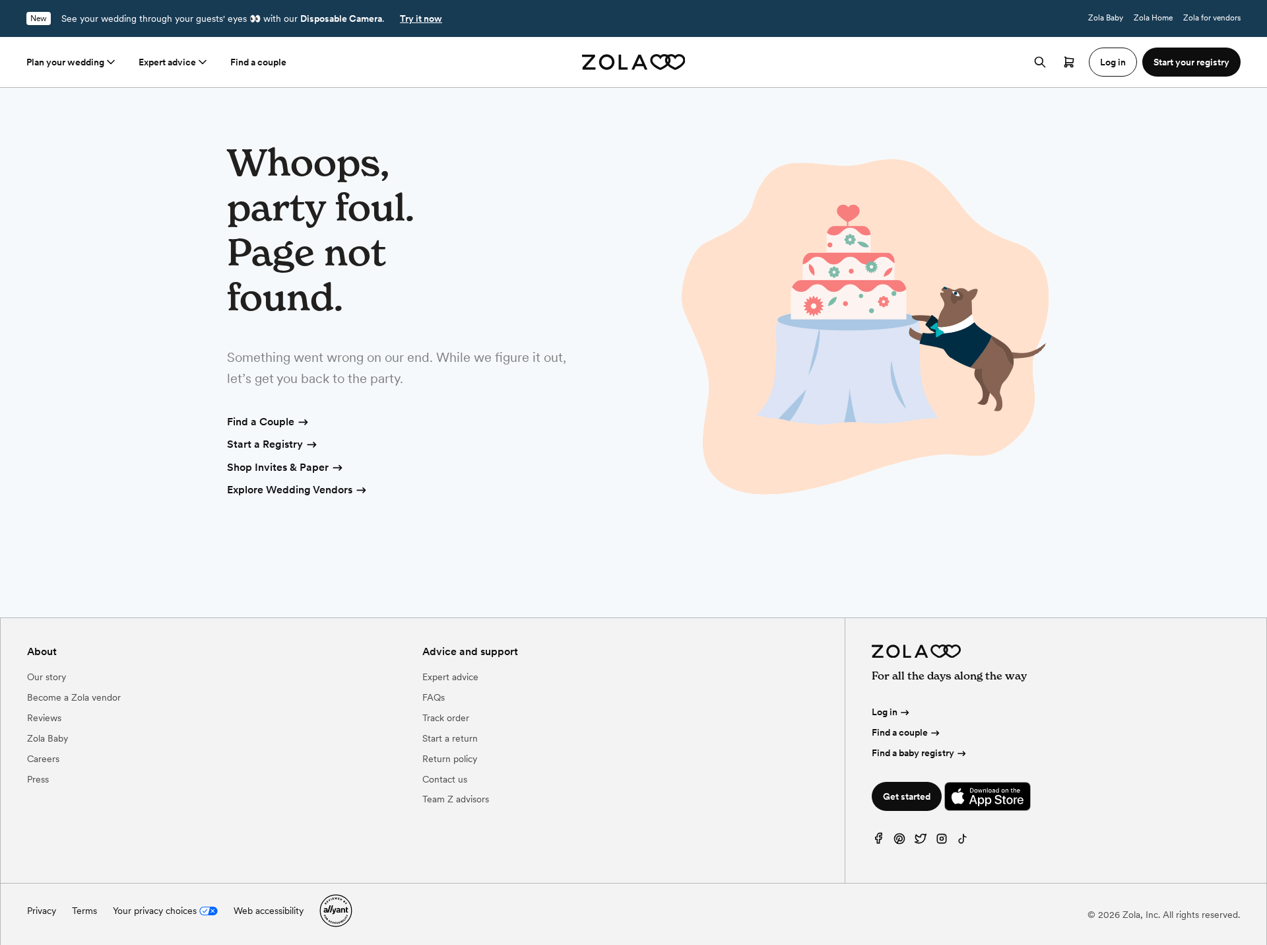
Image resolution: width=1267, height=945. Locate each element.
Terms (84, 910)
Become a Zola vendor (74, 697)
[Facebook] (878, 841)
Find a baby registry (913, 753)
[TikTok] (962, 841)
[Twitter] (920, 841)
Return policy (449, 758)
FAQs (433, 697)
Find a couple (258, 62)
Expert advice (167, 62)
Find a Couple (260, 421)
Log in (884, 712)
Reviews (44, 718)
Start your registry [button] (1191, 62)
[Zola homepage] (634, 62)
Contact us (444, 779)
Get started (906, 796)
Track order (445, 718)
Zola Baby (1105, 17)
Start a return (450, 738)
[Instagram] (941, 841)
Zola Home (1153, 17)
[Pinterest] (899, 841)
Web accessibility (269, 910)
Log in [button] (1113, 62)
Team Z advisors (455, 799)
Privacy (41, 910)
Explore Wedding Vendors (289, 489)
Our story (46, 677)
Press (38, 779)
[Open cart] (1069, 62)
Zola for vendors (1212, 17)
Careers (43, 758)
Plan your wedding (65, 62)
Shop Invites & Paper (278, 467)
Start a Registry (265, 444)
